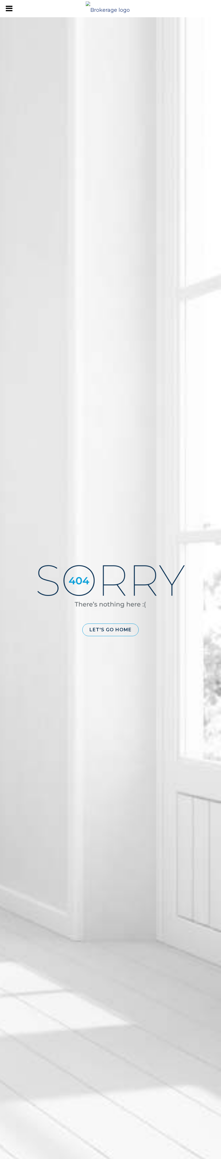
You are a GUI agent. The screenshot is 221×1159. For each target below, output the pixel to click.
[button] (110, 630)
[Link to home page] (111, 8)
